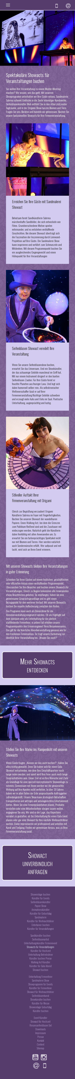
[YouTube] (36, 1057)
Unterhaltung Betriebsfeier (40, 954)
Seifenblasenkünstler (40, 902)
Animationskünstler (41, 910)
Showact (41, 233)
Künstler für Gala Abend (40, 966)
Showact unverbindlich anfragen (37, 863)
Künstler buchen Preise (40, 958)
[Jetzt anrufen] (45, 1066)
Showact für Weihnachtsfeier (40, 992)
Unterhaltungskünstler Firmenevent (40, 943)
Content (40, 1044)
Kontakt (40, 1041)
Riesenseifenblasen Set (41, 1025)
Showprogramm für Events (40, 984)
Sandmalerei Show (40, 980)
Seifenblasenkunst (40, 996)
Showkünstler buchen (40, 999)
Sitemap (40, 1048)
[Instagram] (45, 1057)
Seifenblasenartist (40, 939)
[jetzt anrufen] (57, 6)
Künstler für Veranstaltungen (40, 929)
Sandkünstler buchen (40, 935)
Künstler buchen (40, 1011)
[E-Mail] (37, 1066)
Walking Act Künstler (40, 962)
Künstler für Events (40, 898)
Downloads (40, 1029)
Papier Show (40, 906)
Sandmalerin (40, 917)
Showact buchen (40, 970)
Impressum (40, 1033)
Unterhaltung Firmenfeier (40, 977)
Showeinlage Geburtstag (40, 1007)
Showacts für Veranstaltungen (40, 947)
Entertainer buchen (41, 925)
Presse (40, 1037)
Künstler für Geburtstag (40, 913)
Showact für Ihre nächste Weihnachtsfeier (47, 820)
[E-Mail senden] (69, 6)
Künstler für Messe (40, 1003)
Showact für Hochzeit (40, 1021)
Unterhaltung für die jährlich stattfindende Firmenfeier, (31, 620)
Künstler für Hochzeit (41, 951)
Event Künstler (40, 1018)
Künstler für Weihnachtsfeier (40, 921)
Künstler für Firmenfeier (40, 988)
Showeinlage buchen (40, 894)
